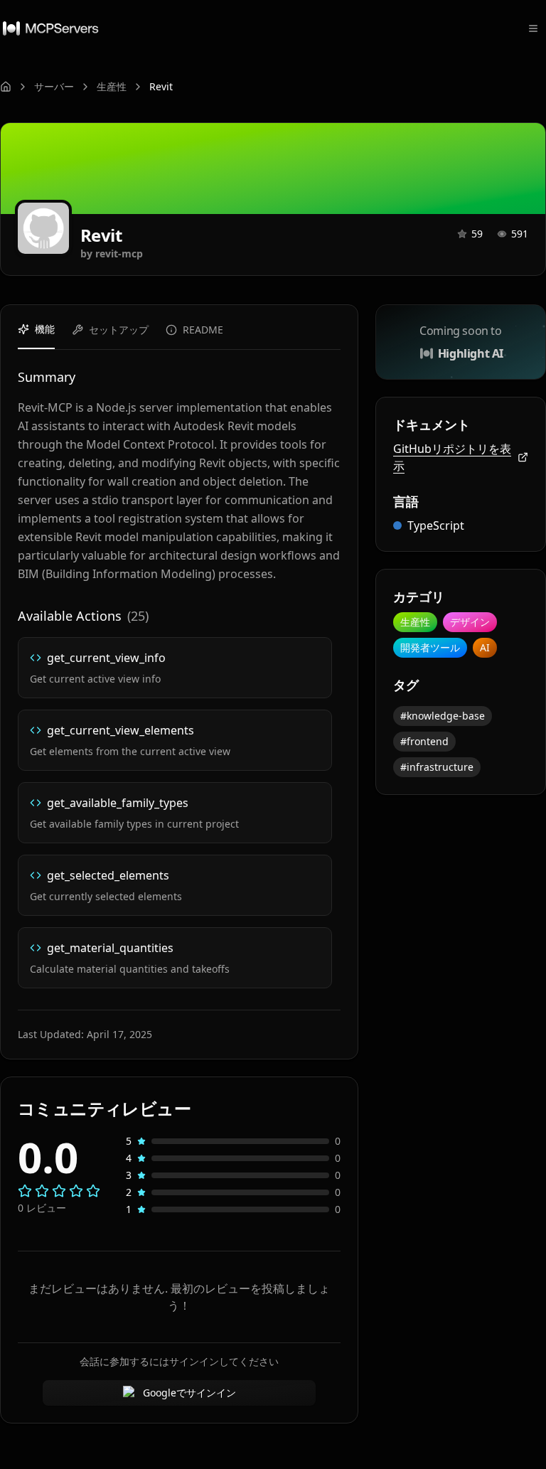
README (203, 329)
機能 (45, 329)
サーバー (54, 86)
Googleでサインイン (189, 1392)
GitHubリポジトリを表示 (452, 457)
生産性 (112, 86)
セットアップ (119, 329)
